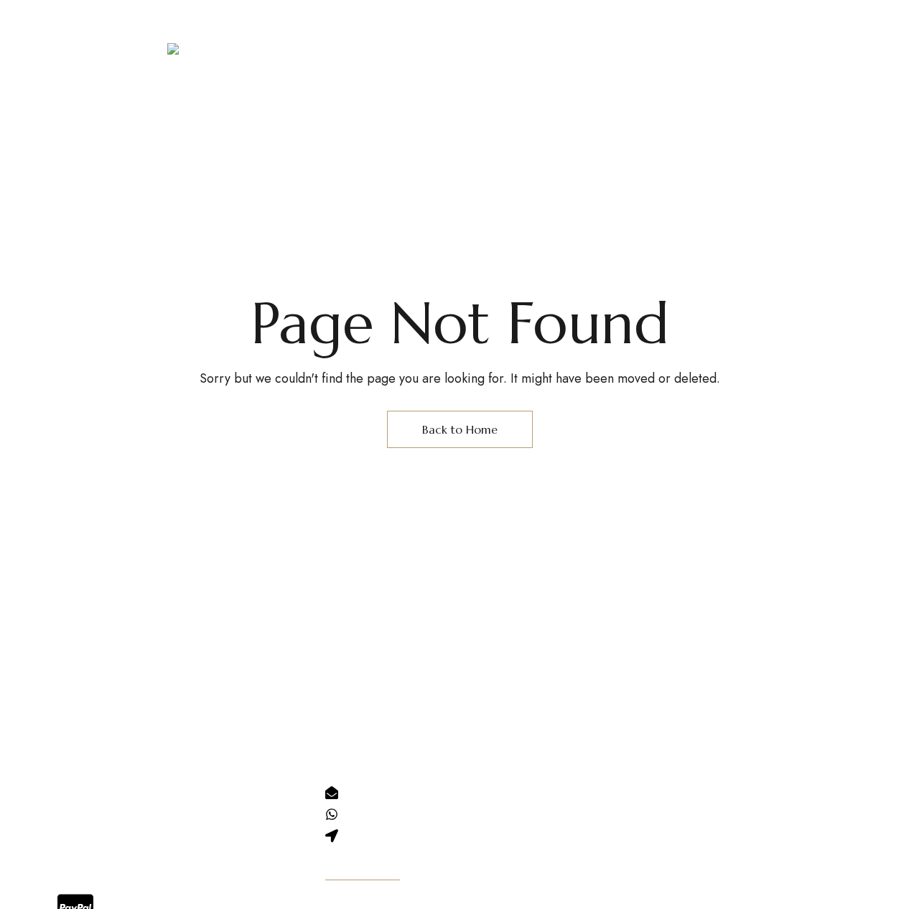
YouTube (653, 787)
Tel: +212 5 (519, 10)
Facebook (625, 787)
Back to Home (460, 429)
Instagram (599, 787)
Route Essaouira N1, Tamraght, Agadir (163, 10)
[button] (703, 59)
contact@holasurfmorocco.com (544, 31)
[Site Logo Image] (258, 66)
